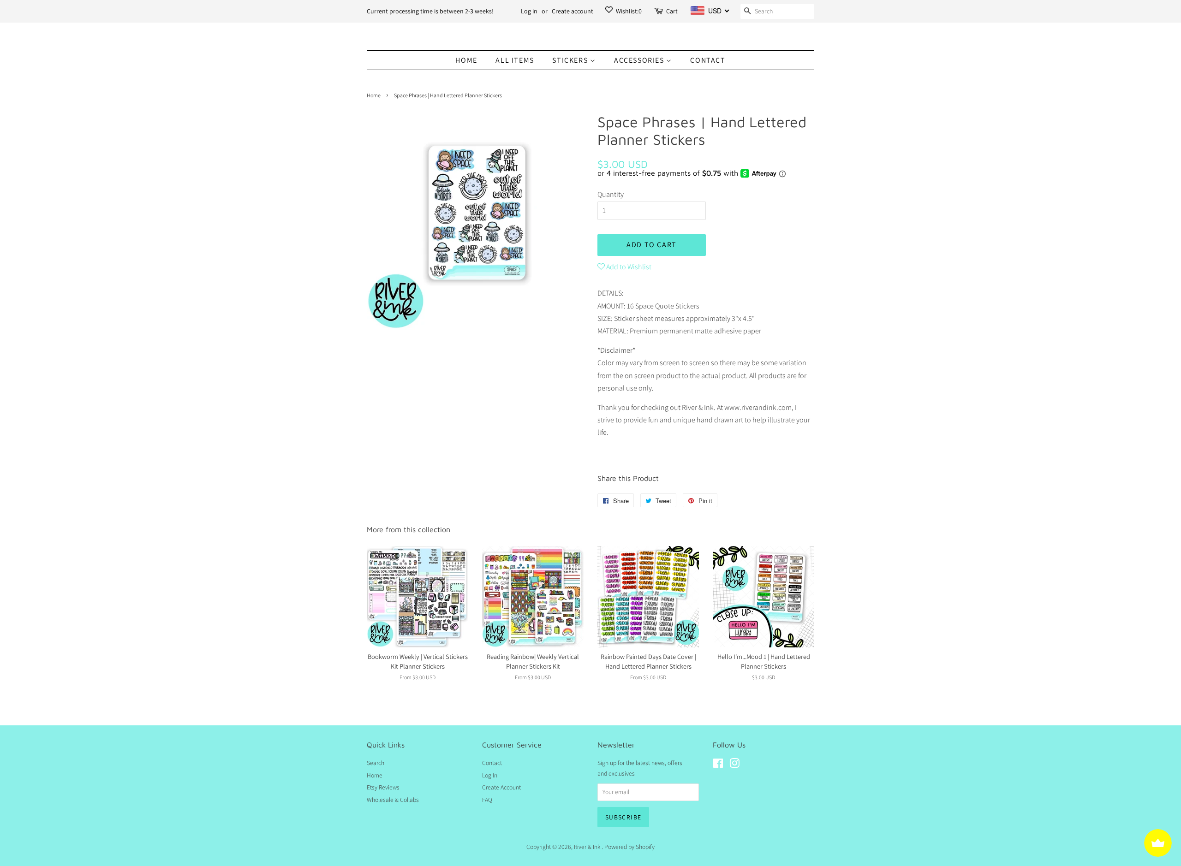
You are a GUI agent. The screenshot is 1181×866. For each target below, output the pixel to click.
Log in (529, 11)
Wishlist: (628, 11)
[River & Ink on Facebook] (718, 765)
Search (375, 763)
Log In (489, 775)
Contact (707, 60)
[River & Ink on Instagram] (734, 765)
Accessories (640, 60)
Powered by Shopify (629, 846)
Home (466, 60)
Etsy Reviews (383, 787)
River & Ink (588, 846)
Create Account (501, 787)
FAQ (487, 799)
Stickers (571, 60)
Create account (572, 11)
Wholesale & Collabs (393, 799)
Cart (672, 11)
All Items (514, 60)
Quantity (610, 194)
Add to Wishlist (628, 267)
